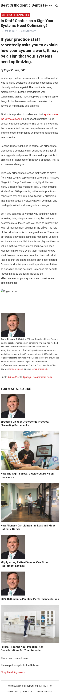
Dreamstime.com (42, 377)
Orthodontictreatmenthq (15, 15)
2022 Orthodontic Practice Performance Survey (30, 599)
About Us (27, 691)
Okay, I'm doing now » (13, 672)
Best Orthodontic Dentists (23, 5)
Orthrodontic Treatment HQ (36, 686)
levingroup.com (16, 369)
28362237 (14, 377)
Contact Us (12, 691)
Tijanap (27, 377)
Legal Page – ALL (46, 691)
